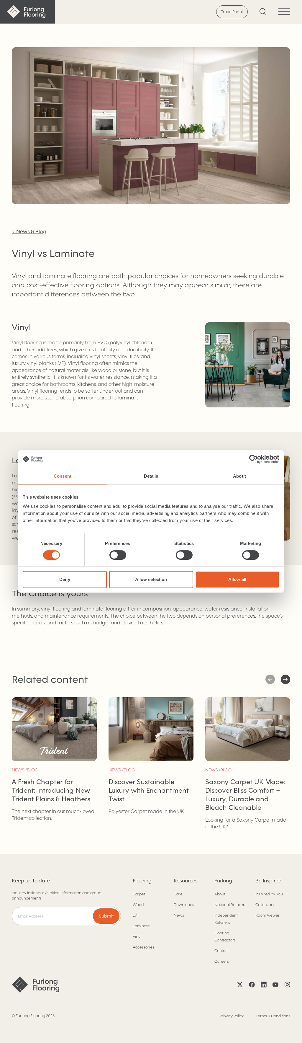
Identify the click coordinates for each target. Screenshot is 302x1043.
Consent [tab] (62, 476)
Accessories (143, 947)
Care (178, 894)
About (219, 894)
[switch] (117, 555)
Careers (221, 961)
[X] (240, 984)
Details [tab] (151, 476)
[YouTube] (275, 984)
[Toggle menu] (284, 11)
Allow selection (151, 579)
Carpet (139, 894)
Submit (106, 916)
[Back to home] (27, 12)
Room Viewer (267, 915)
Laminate (141, 926)
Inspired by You (269, 894)
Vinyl (137, 936)
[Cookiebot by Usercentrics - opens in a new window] (253, 459)
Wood (138, 904)
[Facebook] (252, 984)
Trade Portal (232, 11)
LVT (136, 915)
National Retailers (230, 904)
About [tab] (239, 476)
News (179, 915)
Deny (64, 579)
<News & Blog (29, 231)
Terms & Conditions (273, 1016)
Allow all (237, 579)
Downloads (184, 904)
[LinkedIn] (264, 984)
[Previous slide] (285, 679)
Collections (265, 904)
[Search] (263, 11)
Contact (221, 951)
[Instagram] (287, 984)
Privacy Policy (232, 1016)
